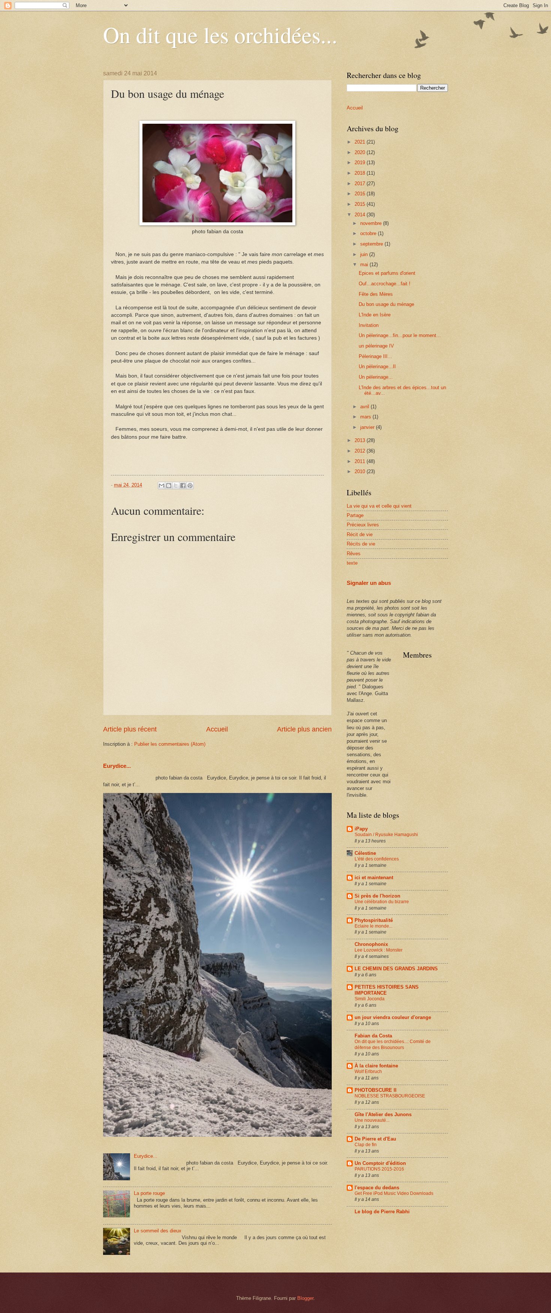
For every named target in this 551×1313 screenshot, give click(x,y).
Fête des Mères (376, 294)
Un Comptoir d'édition (380, 1163)
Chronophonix (371, 944)
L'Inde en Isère (375, 315)
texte (352, 563)
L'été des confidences (377, 859)
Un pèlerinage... (376, 377)
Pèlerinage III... (375, 356)
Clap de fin (366, 1144)
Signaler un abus (369, 583)
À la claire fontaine (376, 1066)
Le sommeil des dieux (157, 1231)
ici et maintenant (374, 877)
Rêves (354, 553)
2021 (361, 142)
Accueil (217, 729)
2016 (361, 193)
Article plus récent (130, 729)
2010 (361, 471)
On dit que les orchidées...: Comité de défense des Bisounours (393, 1044)
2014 (361, 214)
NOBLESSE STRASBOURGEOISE (390, 1096)
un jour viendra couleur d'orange (393, 1017)
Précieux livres (363, 525)
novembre (371, 223)
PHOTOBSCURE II (376, 1090)
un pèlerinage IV (376, 346)
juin (364, 254)
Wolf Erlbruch (368, 1071)
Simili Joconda (370, 998)
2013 (361, 440)
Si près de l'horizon (377, 896)
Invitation (369, 325)
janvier (368, 427)
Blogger (305, 1298)
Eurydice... (117, 766)
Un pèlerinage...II (377, 366)
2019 (361, 162)
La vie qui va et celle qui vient (379, 506)
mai (365, 264)
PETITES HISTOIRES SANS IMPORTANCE (387, 990)
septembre (372, 244)
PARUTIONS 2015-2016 (379, 1169)
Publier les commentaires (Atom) (169, 744)
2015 (361, 204)
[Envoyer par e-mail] (161, 485)
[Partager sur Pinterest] (190, 485)
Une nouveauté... (372, 1120)
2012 (361, 451)
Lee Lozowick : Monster (379, 950)
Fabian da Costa (373, 1036)
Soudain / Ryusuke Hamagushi (386, 834)
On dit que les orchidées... (220, 34)
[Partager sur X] (176, 485)
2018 (361, 173)
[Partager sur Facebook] (183, 485)
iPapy (361, 829)
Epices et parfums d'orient (387, 273)
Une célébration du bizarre (382, 901)
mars (366, 417)
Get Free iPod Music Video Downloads (394, 1193)
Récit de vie (360, 534)
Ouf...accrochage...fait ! (384, 283)
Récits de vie (361, 544)
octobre (369, 233)
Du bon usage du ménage (386, 304)
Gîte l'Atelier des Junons (383, 1114)
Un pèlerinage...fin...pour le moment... (400, 335)
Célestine (365, 853)
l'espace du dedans (377, 1187)
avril (365, 406)
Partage (355, 515)
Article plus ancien (304, 729)
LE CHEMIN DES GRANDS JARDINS (396, 968)
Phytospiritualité (374, 920)
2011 (361, 461)
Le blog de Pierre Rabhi (382, 1211)
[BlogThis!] (168, 485)
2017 (361, 183)
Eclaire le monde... (373, 926)
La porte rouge (149, 1193)
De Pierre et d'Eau (375, 1139)
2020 (361, 152)
